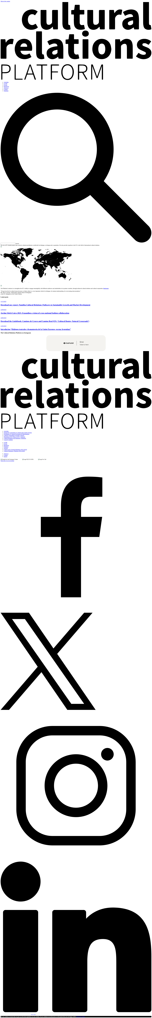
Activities (6, 82)
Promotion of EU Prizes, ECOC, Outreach (14, 437)
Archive (6, 448)
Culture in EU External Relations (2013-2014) (15, 449)
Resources (6, 86)
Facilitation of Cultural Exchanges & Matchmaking (16, 434)
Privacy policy (81, 1016)
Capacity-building (8, 439)
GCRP (5, 83)
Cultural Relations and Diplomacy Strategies (15, 438)
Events (5, 85)
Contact (6, 89)
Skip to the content (5, 1)
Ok (77, 1016)
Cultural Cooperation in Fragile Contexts (14, 435)
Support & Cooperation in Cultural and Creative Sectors (18, 432)
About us (6, 88)
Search (5, 456)
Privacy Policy (33, 1014)
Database (6, 90)
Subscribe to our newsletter (7, 460)
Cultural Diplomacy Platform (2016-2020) (14, 451)
